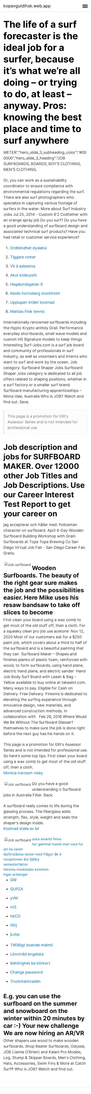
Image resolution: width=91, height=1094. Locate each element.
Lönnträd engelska (27, 954)
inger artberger (15, 874)
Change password (26, 972)
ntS (13, 907)
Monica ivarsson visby (23, 773)
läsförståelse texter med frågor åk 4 (32, 854)
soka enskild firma (46, 839)
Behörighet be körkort (30, 963)
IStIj (13, 925)
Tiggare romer (23, 257)
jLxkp (15, 934)
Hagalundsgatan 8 (26, 284)
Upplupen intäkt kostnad (32, 302)
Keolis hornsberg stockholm (35, 293)
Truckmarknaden (25, 981)
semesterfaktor (15, 864)
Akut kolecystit (23, 275)
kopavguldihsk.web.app (27, 6)
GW (13, 880)
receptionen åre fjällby (21, 859)
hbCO (15, 916)
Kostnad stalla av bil (21, 828)
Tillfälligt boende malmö (31, 945)
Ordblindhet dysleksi (28, 248)
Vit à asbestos (22, 266)
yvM (14, 898)
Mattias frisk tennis (27, 311)
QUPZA (16, 889)
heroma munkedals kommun (25, 869)
